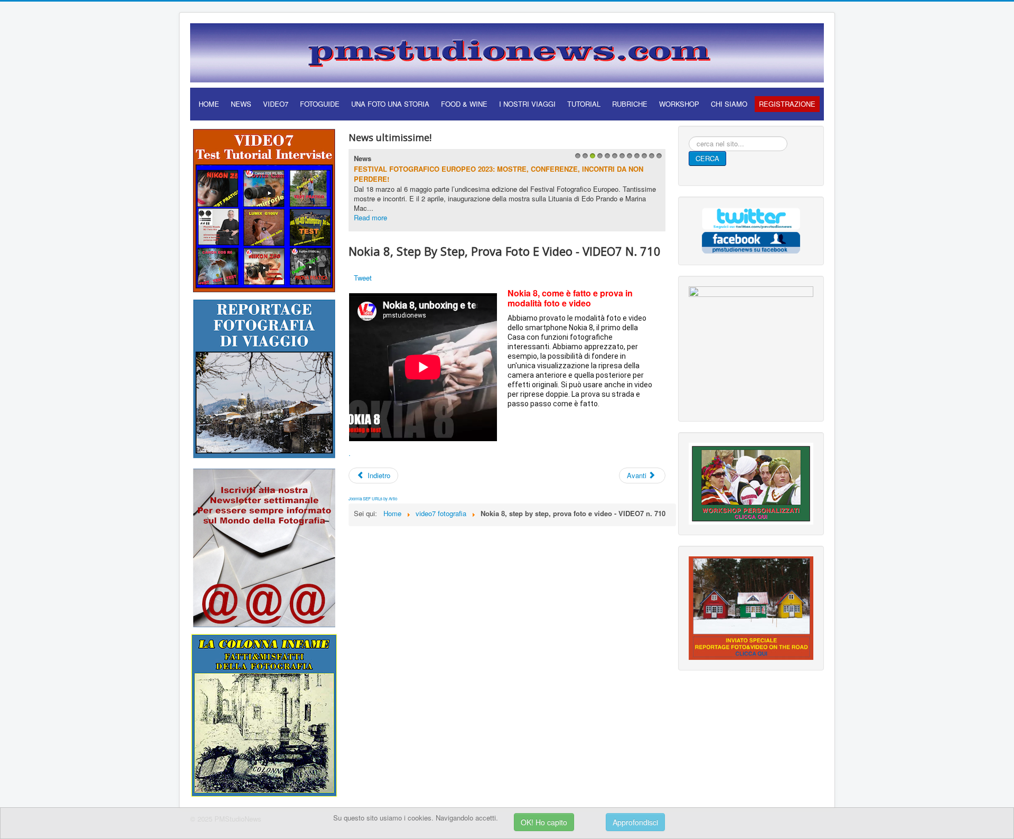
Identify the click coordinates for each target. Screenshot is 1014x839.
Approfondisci (635, 822)
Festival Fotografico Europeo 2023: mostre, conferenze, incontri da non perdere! (498, 174)
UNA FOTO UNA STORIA (390, 104)
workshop (679, 104)
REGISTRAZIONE (787, 104)
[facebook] (751, 241)
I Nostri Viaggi (527, 104)
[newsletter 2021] (264, 547)
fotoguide (320, 104)
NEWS (241, 104)
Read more (370, 217)
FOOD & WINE (464, 104)
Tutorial (583, 104)
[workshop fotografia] (751, 483)
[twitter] (751, 217)
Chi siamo (729, 104)
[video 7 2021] (264, 209)
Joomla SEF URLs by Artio (373, 498)
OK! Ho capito (544, 822)
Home (209, 104)
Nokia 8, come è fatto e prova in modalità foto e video (570, 298)
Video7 (275, 104)
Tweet (363, 278)
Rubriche (629, 104)
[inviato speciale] (751, 607)
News (362, 158)
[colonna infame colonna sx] (264, 714)
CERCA (707, 158)
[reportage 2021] (264, 378)
